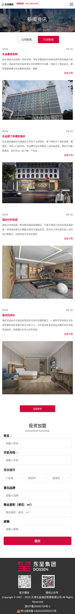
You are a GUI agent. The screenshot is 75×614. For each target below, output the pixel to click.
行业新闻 (48, 39)
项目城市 (9, 470)
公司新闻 (26, 39)
